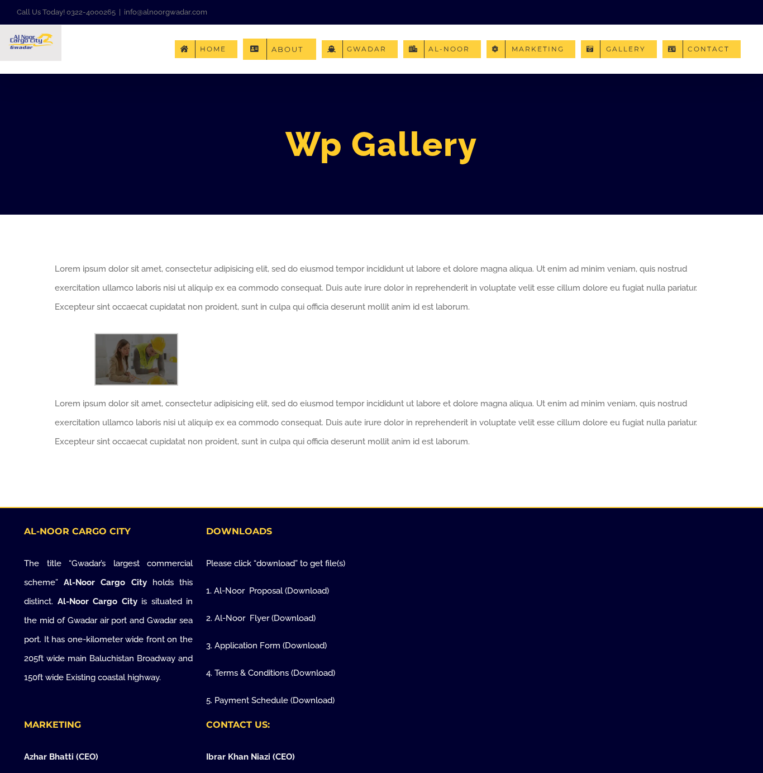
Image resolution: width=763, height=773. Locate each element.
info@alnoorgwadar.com (165, 12)
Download (307, 591)
